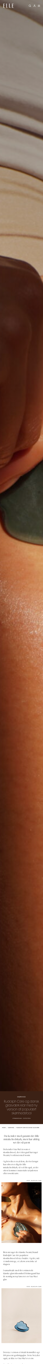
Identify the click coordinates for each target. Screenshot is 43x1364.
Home (4, 1127)
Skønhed (21, 1097)
